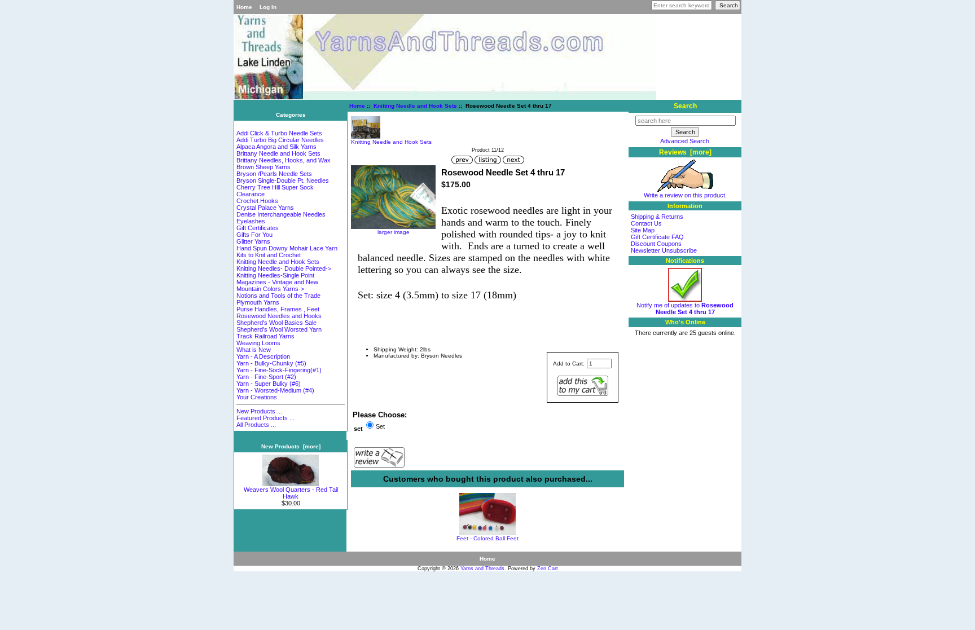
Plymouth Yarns (257, 302)
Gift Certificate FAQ (657, 237)
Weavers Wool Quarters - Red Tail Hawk (291, 493)
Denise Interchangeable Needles (281, 214)
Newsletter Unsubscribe (664, 250)
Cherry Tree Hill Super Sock (275, 187)
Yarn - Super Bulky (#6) (268, 383)
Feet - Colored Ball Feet (487, 538)
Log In (268, 7)
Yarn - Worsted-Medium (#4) (275, 390)
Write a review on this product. (685, 195)
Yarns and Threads (482, 568)
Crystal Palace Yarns (265, 207)
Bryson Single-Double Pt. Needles (282, 180)
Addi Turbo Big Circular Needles (280, 139)
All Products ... (256, 424)
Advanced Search (684, 141)
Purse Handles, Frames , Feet (277, 309)
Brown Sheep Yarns (263, 167)
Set (380, 426)
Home (244, 7)
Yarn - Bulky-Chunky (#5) (271, 363)
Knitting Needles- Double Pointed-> (283, 268)
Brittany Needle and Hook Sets (278, 153)
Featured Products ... (265, 418)
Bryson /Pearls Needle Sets (274, 173)
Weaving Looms (258, 343)
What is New (253, 349)
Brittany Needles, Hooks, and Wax (283, 160)
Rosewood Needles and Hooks (279, 315)
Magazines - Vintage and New (277, 282)
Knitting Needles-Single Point (275, 275)
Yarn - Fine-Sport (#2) (266, 376)
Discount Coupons (656, 243)
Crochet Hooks (257, 200)
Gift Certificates (257, 227)
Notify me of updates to (685, 308)
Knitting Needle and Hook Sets (415, 106)
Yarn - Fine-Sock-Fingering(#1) (279, 370)
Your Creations (256, 397)
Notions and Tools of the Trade (278, 295)
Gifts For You (254, 234)
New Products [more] (290, 446)
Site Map (643, 230)
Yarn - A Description (263, 356)
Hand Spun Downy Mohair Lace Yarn (286, 248)
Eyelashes (250, 221)
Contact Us (646, 223)
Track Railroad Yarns (265, 336)
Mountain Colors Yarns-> (270, 288)
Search (685, 106)
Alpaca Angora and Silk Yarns (276, 146)
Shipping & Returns (657, 216)
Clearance (250, 194)
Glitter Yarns (253, 241)
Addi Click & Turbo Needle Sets (279, 133)
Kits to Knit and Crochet (268, 255)
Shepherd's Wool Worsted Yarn (279, 329)
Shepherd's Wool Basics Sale (276, 322)
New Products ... (259, 411)
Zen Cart (547, 568)
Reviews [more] (685, 152)
